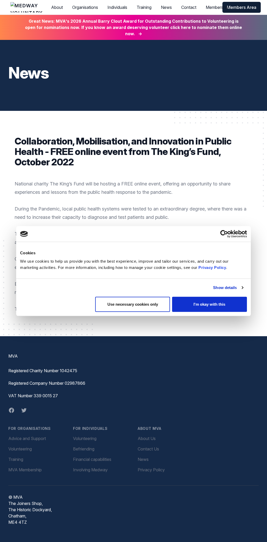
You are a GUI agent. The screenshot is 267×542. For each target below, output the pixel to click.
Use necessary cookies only (132, 304)
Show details (225, 287)
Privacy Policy (212, 267)
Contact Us (148, 448)
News (166, 7)
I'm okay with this (209, 304)
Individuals (117, 7)
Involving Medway (90, 469)
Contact (188, 7)
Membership (217, 7)
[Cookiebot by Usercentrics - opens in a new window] (224, 234)
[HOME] (26, 7)
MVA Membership (25, 469)
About (57, 7)
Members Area (241, 7)
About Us (147, 438)
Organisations (85, 7)
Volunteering (20, 448)
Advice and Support (27, 438)
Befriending (83, 448)
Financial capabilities (92, 459)
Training (144, 7)
